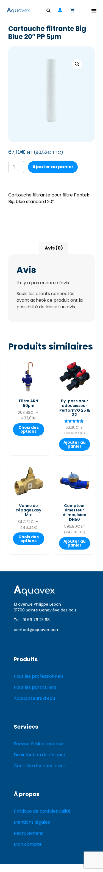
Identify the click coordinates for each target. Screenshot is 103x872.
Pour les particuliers (35, 687)
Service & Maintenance (39, 743)
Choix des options (28, 429)
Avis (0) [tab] (54, 248)
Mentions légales (32, 822)
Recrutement (28, 833)
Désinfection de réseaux (40, 755)
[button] (94, 10)
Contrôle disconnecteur (39, 766)
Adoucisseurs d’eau (34, 698)
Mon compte (28, 844)
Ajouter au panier (52, 167)
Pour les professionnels (38, 676)
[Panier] (72, 10)
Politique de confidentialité (42, 811)
